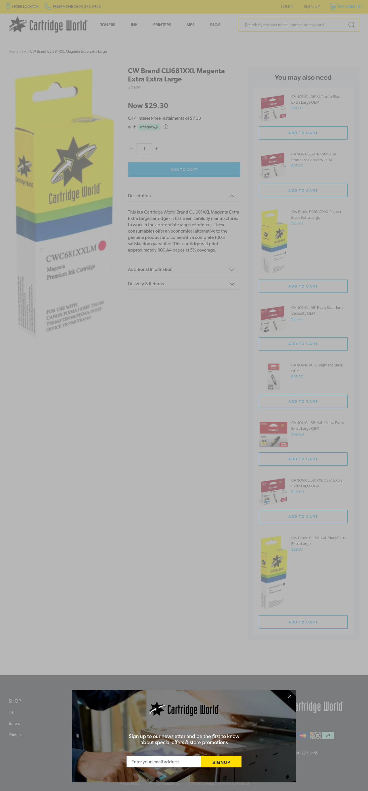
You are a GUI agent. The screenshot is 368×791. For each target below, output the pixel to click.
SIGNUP (221, 762)
